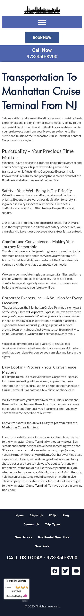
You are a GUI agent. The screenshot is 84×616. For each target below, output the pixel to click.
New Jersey (23, 537)
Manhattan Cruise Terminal (28, 485)
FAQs (53, 515)
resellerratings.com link (16, 596)
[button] (42, 22)
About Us (36, 515)
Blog (66, 515)
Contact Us (31, 524)
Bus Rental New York (54, 537)
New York (42, 546)
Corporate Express (41, 312)
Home (19, 515)
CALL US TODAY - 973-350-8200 (42, 558)
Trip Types (53, 524)
